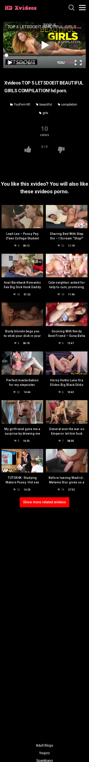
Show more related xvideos (44, 502)
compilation (69, 104)
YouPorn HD (21, 104)
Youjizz (44, 753)
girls (45, 113)
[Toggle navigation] (82, 7)
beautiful (45, 104)
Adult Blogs (44, 745)
